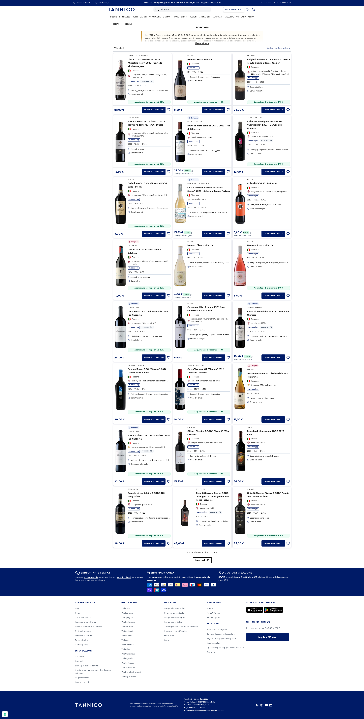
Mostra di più (202, 560)
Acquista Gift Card (267, 637)
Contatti (78, 661)
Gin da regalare (214, 643)
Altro (251, 17)
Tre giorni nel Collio (173, 622)
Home (116, 24)
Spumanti (167, 17)
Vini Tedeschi (127, 627)
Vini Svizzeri (126, 636)
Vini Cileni (125, 649)
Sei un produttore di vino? (87, 666)
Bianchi (143, 17)
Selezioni (213, 623)
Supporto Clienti (86, 602)
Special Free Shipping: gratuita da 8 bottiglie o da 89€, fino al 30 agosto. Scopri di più (182, 3)
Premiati (210, 608)
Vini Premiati (215, 602)
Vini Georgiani (127, 645)
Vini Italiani (126, 608)
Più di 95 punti (213, 618)
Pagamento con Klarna (85, 622)
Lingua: (100, 3)
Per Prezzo (124, 17)
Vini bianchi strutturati (131, 672)
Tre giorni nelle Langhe (174, 618)
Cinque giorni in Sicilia (174, 613)
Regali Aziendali (82, 678)
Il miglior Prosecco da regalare (221, 634)
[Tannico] (121, 9)
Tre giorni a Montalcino (174, 608)
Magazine (170, 602)
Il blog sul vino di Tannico (175, 631)
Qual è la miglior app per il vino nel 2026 (225, 648)
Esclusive (229, 17)
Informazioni (84, 651)
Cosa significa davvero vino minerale (181, 627)
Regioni (193, 17)
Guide (166, 640)
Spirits (184, 17)
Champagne (155, 17)
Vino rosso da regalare (217, 629)
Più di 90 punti (213, 613)
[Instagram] (261, 705)
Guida (77, 613)
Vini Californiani (128, 654)
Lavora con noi (82, 682)
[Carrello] (253, 9)
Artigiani (217, 17)
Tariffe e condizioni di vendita (88, 627)
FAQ (77, 608)
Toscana (127, 24)
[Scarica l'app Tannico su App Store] (254, 610)
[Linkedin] (270, 705)
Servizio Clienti (124, 577)
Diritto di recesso (83, 631)
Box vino (211, 652)
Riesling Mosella (128, 677)
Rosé (176, 17)
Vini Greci (125, 640)
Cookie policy (81, 645)
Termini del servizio (83, 636)
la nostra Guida (91, 577)
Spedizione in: (81, 3)
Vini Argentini (127, 658)
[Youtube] (266, 705)
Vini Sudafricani (128, 668)
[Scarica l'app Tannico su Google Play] (273, 610)
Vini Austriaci (127, 631)
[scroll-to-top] (358, 705)
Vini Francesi (127, 613)
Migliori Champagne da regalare (221, 639)
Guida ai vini (129, 602)
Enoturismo (169, 636)
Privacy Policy (81, 640)
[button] (247, 9)
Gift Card (266, 3)
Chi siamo (79, 657)
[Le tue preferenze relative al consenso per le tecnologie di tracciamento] (5, 714)
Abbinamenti (205, 17)
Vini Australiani (127, 663)
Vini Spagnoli (127, 618)
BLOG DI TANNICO (282, 3)
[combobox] (184, 10)
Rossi (135, 17)
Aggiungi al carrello (154, 110)
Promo (113, 17)
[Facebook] (257, 705)
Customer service (83, 618)
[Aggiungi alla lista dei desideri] (169, 110)
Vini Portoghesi (128, 622)
